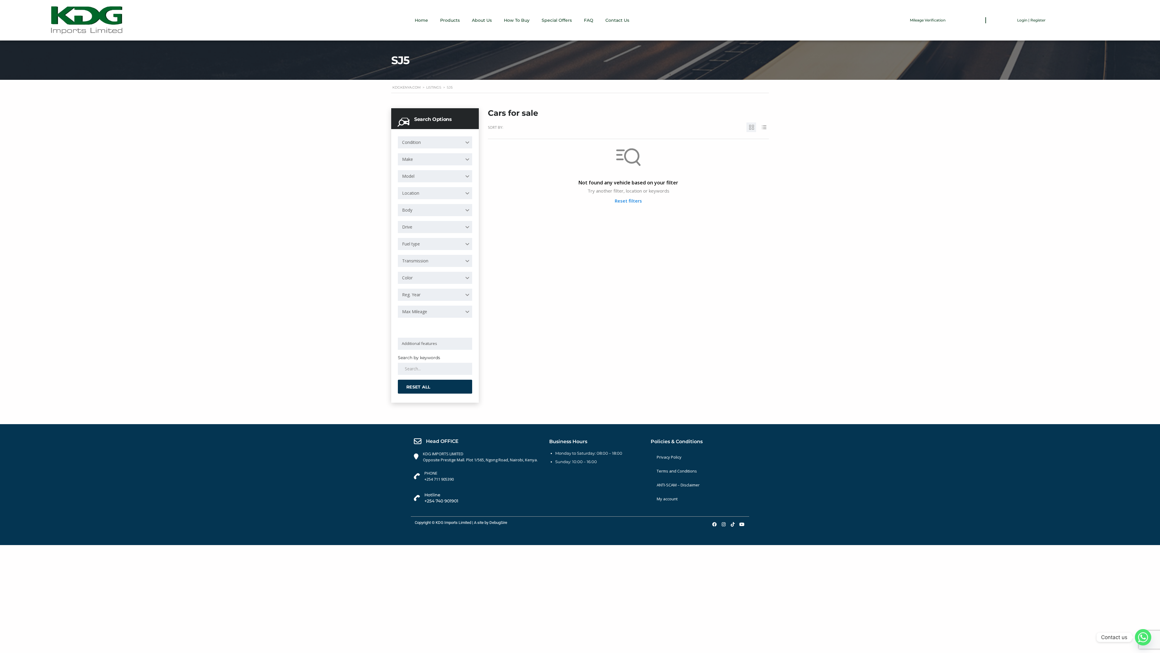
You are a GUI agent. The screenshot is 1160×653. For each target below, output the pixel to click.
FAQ (588, 20)
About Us (482, 20)
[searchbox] (436, 343)
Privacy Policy (669, 457)
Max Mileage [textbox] (414, 311)
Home (421, 20)
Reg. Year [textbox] (411, 294)
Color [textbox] (407, 278)
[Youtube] (741, 524)
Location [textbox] (410, 193)
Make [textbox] (407, 159)
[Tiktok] (732, 524)
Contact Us (617, 20)
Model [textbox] (408, 176)
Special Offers (557, 20)
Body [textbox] (407, 210)
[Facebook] (714, 524)
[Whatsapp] (1143, 637)
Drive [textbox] (407, 227)
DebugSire (498, 522)
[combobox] (435, 142)
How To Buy (517, 20)
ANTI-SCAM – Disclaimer (678, 485)
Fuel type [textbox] (411, 244)
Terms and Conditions (677, 471)
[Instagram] (723, 524)
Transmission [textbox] (415, 261)
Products (450, 20)
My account (667, 499)
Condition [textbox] (411, 142)
